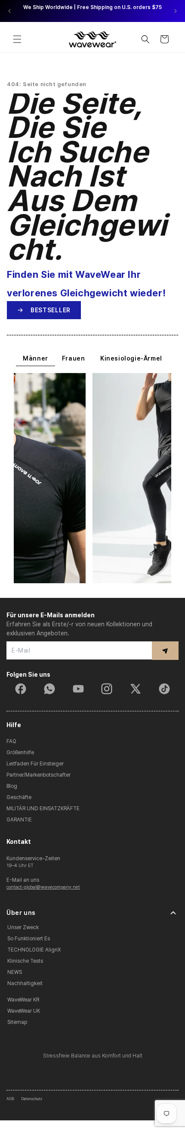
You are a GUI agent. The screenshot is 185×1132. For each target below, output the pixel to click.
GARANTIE (19, 820)
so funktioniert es (28, 939)
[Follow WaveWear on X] (135, 688)
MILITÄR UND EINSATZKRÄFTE (43, 808)
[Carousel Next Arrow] (175, 11)
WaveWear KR (23, 1000)
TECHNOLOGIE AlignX (34, 950)
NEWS (14, 972)
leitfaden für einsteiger (35, 764)
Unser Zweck (23, 927)
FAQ (11, 741)
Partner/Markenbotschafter (38, 775)
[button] (17, 39)
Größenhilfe (20, 752)
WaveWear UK (23, 1011)
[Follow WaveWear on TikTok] (164, 688)
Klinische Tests (25, 961)
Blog (11, 786)
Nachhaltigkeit (25, 983)
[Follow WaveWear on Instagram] (106, 688)
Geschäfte (18, 797)
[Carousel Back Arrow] (9, 11)
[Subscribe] (165, 650)
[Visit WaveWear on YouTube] (78, 688)
